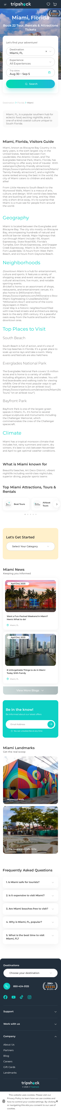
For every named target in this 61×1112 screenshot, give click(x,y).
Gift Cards (9, 1067)
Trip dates (15, 70)
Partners (8, 1050)
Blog (6, 1055)
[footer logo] (31, 1083)
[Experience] (50, 62)
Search (33, 83)
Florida (20, 102)
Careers (7, 1061)
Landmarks (10, 1072)
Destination (9, 102)
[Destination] (50, 51)
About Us (8, 1044)
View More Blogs (27, 690)
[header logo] (21, 4)
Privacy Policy (14, 1098)
